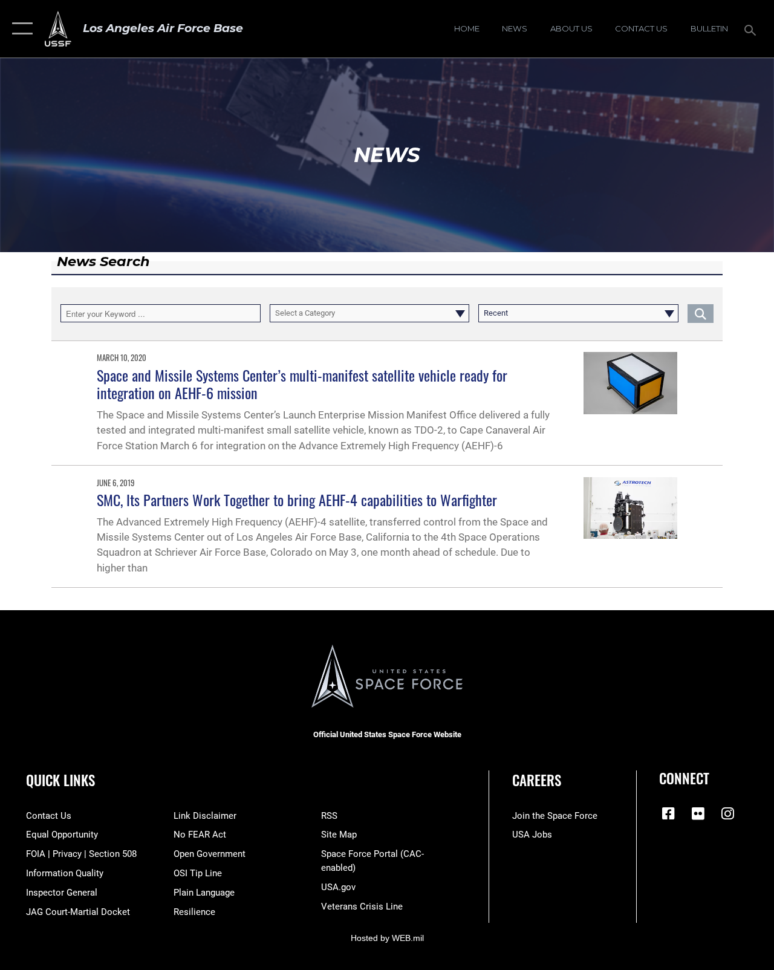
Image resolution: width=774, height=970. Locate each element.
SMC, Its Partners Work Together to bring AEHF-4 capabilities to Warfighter (297, 499)
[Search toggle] (752, 29)
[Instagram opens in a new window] (727, 813)
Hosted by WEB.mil (387, 938)
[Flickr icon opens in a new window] (698, 813)
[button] (19, 28)
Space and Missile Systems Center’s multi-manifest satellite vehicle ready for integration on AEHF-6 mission (302, 383)
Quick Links (60, 780)
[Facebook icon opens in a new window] (668, 813)
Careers (536, 780)
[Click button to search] (701, 313)
